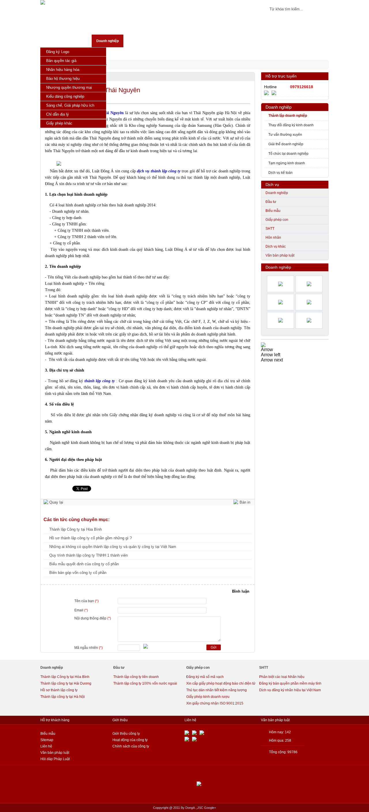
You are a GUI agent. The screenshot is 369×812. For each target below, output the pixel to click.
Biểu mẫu (273, 211)
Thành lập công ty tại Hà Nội (62, 697)
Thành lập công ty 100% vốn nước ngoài (145, 683)
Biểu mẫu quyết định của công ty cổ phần (84, 564)
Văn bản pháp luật (280, 255)
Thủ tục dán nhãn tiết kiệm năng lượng (216, 690)
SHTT (270, 229)
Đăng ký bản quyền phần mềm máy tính (290, 683)
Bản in (245, 502)
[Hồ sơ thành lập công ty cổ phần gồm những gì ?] (280, 320)
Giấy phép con (277, 220)
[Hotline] (268, 92)
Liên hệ (46, 746)
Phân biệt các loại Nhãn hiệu (281, 677)
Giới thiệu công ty (126, 734)
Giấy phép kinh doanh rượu (207, 697)
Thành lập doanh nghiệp (287, 116)
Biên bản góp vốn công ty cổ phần (77, 572)
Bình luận (240, 591)
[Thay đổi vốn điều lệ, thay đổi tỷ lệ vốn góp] (309, 302)
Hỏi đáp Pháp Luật (55, 759)
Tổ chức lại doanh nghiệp (288, 154)
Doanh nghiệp (278, 107)
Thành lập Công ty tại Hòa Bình (75, 529)
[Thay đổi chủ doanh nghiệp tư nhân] (309, 284)
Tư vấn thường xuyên (285, 135)
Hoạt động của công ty (130, 740)
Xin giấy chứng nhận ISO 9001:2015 (214, 703)
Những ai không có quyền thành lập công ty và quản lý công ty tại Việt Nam (112, 547)
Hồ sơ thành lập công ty (59, 690)
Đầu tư (271, 202)
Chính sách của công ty (130, 746)
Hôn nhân (273, 238)
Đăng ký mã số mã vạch (205, 677)
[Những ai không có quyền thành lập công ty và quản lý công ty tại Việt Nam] (309, 320)
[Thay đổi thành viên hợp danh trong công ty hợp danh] (280, 302)
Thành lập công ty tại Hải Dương (65, 683)
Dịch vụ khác (276, 246)
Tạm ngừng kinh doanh (286, 163)
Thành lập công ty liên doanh (136, 677)
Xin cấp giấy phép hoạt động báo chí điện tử (220, 683)
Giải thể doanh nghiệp (285, 144)
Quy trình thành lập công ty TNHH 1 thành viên (88, 555)
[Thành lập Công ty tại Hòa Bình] (280, 284)
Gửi (213, 647)
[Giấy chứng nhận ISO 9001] (263, 344)
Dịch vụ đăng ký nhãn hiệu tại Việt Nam (290, 690)
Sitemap (46, 740)
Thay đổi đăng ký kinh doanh (291, 125)
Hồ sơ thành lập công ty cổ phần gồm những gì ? (90, 538)
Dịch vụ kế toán (280, 173)
